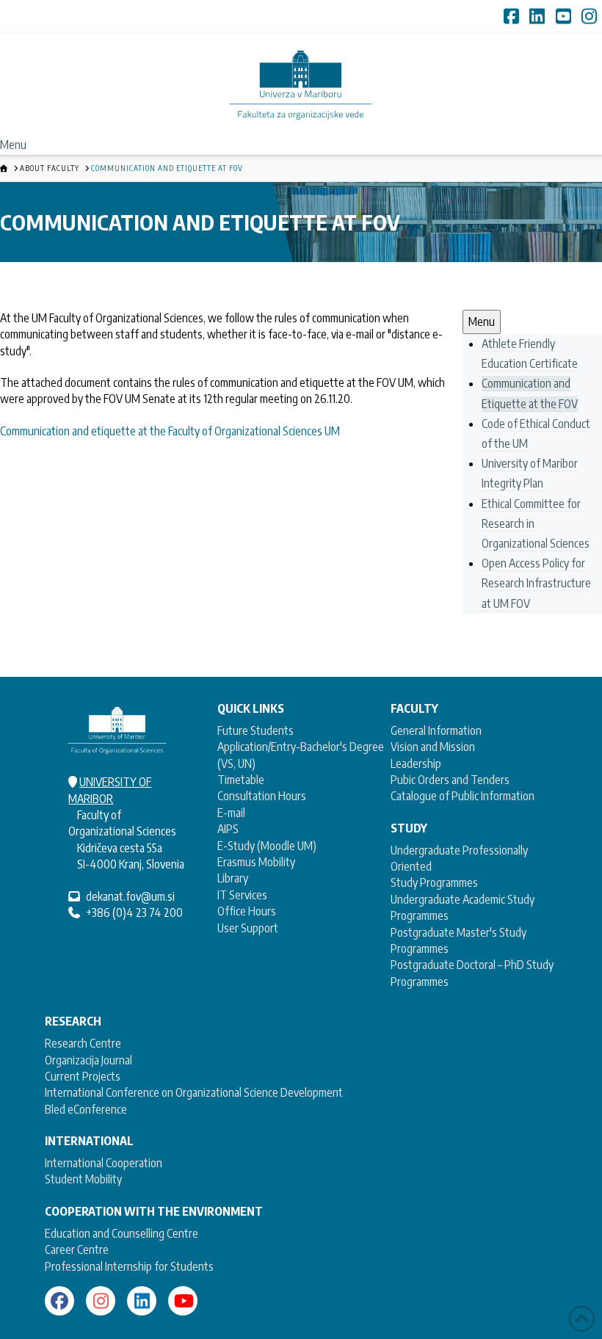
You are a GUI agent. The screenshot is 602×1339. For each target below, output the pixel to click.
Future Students (255, 730)
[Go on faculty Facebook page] (59, 1301)
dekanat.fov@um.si (130, 896)
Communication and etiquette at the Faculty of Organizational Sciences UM (170, 431)
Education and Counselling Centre (121, 1233)
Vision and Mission (433, 746)
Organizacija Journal (88, 1060)
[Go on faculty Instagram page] (100, 1301)
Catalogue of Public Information (462, 795)
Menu (13, 144)
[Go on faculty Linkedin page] (141, 1301)
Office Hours (246, 911)
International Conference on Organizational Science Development (194, 1092)
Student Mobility (83, 1179)
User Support (247, 928)
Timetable (240, 779)
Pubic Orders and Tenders (450, 779)
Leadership (416, 763)
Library (232, 878)
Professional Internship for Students (129, 1266)
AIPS (228, 828)
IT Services (242, 895)
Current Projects (82, 1076)
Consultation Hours (261, 795)
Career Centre (77, 1249)
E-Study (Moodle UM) (266, 845)
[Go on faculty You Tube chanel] (182, 1301)
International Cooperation (103, 1162)
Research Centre (83, 1043)
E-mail (231, 812)
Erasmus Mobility (256, 861)
